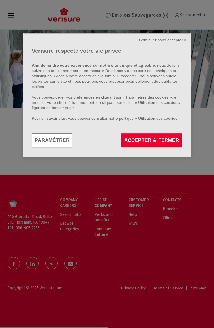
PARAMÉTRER (52, 140)
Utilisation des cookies (157, 102)
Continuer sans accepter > (163, 40)
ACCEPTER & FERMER (151, 140)
